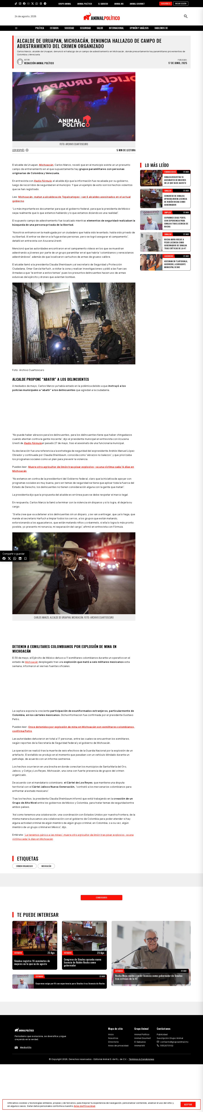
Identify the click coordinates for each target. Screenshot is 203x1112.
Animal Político (141, 1021)
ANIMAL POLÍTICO (84, 3)
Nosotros (113, 1024)
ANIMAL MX (118, 3)
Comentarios (101, 884)
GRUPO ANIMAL (64, 3)
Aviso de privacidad (118, 1032)
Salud (100, 28)
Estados (54, 28)
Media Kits (25, 1034)
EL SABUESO (103, 3)
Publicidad (162, 1021)
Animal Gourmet (142, 1024)
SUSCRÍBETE (165, 3)
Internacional (116, 28)
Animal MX (139, 1032)
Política (39, 28)
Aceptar (188, 1104)
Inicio (111, 1021)
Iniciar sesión (180, 3)
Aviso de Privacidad (84, 1106)
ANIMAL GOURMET (137, 3)
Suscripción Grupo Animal (170, 1024)
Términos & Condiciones (141, 1045)
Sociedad (69, 28)
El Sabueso (140, 1028)
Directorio (113, 1028)
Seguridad (85, 28)
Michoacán (46, 164)
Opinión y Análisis (139, 28)
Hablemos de (161, 28)
